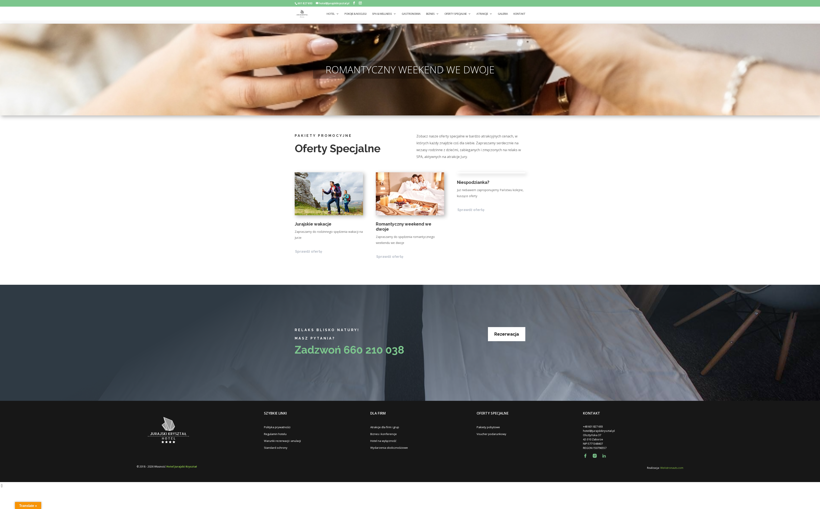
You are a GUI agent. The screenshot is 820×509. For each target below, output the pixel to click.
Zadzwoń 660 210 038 (349, 350)
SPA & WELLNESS (382, 14)
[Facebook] (585, 455)
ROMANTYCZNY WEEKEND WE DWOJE (410, 69)
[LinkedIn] (604, 455)
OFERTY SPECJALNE (455, 14)
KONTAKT (519, 14)
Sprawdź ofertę (308, 251)
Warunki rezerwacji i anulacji (282, 441)
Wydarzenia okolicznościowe (389, 448)
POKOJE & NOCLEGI (355, 14)
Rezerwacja (506, 334)
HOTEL (331, 14)
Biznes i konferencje (383, 434)
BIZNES (430, 14)
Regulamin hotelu (275, 434)
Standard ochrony (275, 448)
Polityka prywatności (277, 427)
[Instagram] (594, 455)
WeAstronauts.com (671, 468)
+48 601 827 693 (593, 426)
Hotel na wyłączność (383, 441)
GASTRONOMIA (411, 14)
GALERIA (503, 14)
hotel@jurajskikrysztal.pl (599, 431)
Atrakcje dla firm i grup (384, 427)
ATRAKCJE (482, 14)
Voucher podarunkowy (491, 434)
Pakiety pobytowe (488, 427)
